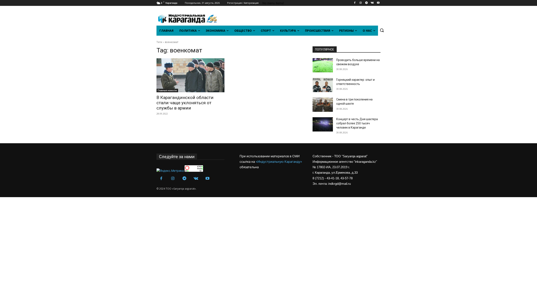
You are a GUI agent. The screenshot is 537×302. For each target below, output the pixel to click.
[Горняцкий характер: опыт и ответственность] (323, 85)
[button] (382, 30)
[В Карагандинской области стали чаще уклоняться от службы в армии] (190, 75)
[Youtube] (378, 3)
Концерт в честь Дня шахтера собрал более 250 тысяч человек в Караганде (357, 123)
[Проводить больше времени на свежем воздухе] (323, 65)
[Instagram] (360, 3)
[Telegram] (366, 3)
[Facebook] (354, 3)
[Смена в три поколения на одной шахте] (323, 105)
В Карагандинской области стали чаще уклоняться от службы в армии (185, 103)
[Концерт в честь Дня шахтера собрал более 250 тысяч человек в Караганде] (323, 124)
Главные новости (167, 90)
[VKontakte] (372, 3)
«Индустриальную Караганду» (279, 162)
